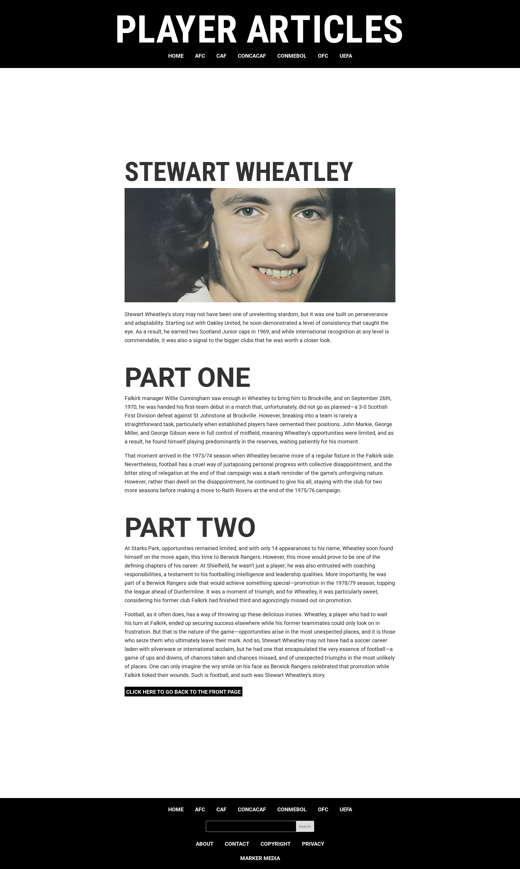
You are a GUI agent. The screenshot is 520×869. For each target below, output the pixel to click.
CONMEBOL (292, 56)
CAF (221, 56)
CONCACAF (252, 56)
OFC (323, 56)
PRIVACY (313, 844)
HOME (176, 56)
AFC (200, 56)
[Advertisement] (260, 113)
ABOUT (204, 844)
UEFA (346, 56)
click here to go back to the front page (183, 692)
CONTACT (237, 844)
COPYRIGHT (276, 844)
